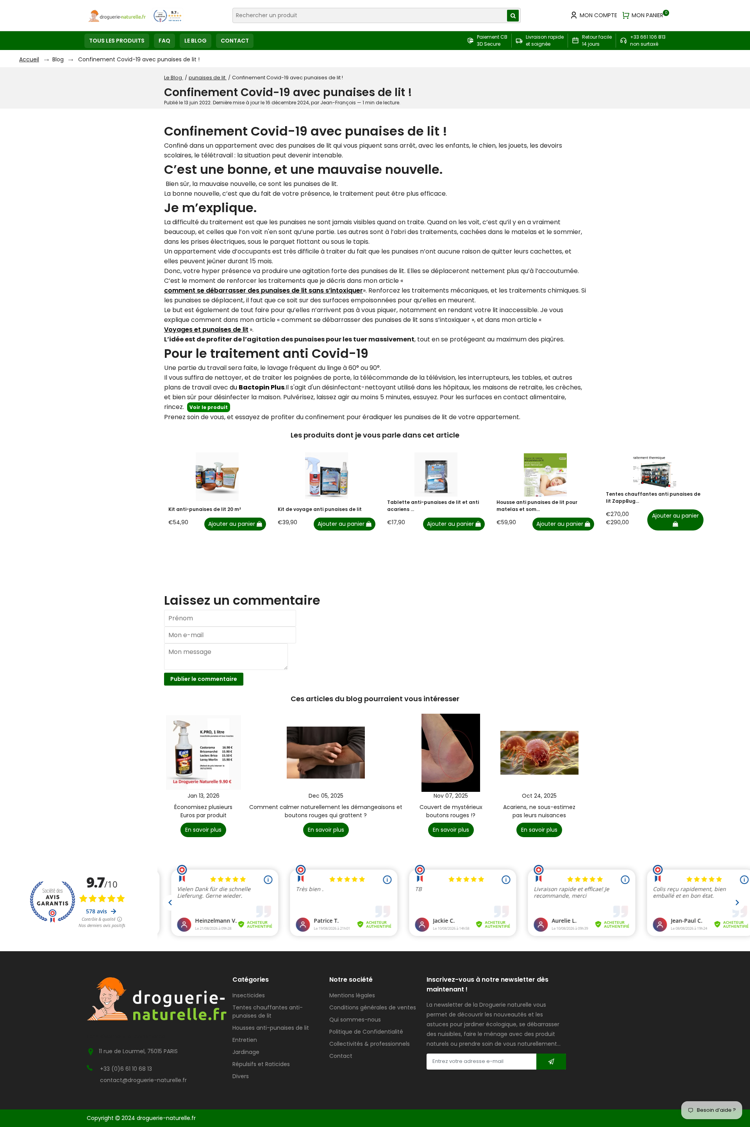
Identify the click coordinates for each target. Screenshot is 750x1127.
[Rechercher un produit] (513, 15)
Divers (240, 1076)
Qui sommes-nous (355, 1019)
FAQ (164, 41)
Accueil (29, 59)
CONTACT (235, 41)
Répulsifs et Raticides (261, 1064)
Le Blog (173, 77)
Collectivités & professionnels (369, 1044)
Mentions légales (352, 995)
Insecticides (248, 995)
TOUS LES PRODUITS (117, 41)
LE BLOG (195, 41)
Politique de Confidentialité (366, 1032)
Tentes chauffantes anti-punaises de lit (267, 1012)
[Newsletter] (551, 1062)
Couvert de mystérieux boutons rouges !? (451, 811)
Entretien (244, 1040)
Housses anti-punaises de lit (270, 1028)
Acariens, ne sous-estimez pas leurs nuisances (539, 811)
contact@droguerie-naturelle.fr (143, 1080)
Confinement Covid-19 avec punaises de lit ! (139, 59)
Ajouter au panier (232, 524)
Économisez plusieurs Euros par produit (203, 811)
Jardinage (245, 1052)
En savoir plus (203, 830)
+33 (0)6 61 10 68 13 (126, 1069)
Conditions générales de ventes (372, 1007)
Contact (340, 1056)
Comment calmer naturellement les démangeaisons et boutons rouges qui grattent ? (325, 811)
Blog (58, 59)
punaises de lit (208, 77)
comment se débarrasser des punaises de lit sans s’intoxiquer (263, 290)
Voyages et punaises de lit (206, 329)
